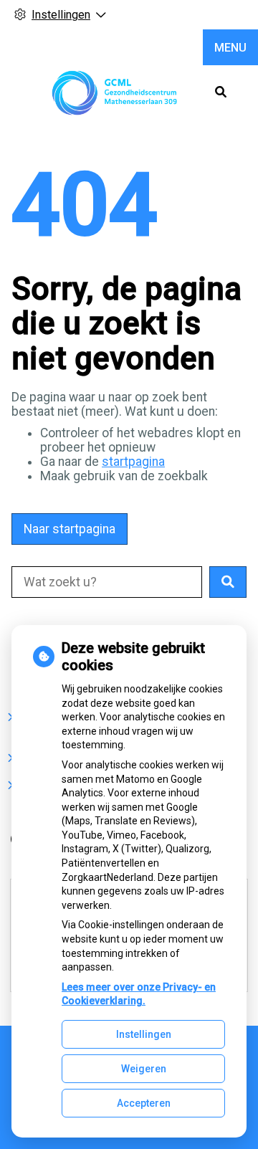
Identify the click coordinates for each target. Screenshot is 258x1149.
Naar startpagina (69, 529)
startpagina (133, 461)
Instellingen (143, 1034)
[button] (228, 582)
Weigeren (143, 1068)
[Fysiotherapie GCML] (115, 92)
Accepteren (144, 1103)
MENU (230, 47)
